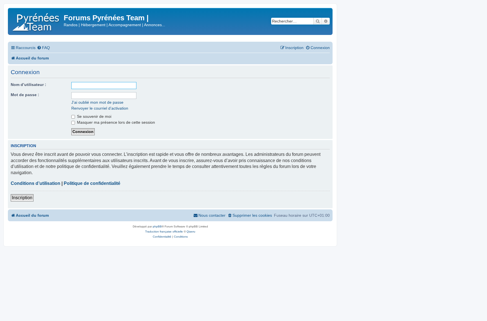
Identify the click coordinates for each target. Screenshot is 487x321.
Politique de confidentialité (92, 183)
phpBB (157, 226)
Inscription (22, 197)
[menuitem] (43, 47)
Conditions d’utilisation (35, 183)
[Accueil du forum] (36, 21)
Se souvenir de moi (93, 116)
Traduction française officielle (164, 231)
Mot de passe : (25, 94)
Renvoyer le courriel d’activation (99, 108)
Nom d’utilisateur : (28, 84)
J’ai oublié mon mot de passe (97, 102)
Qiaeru (191, 231)
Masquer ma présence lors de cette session (115, 122)
